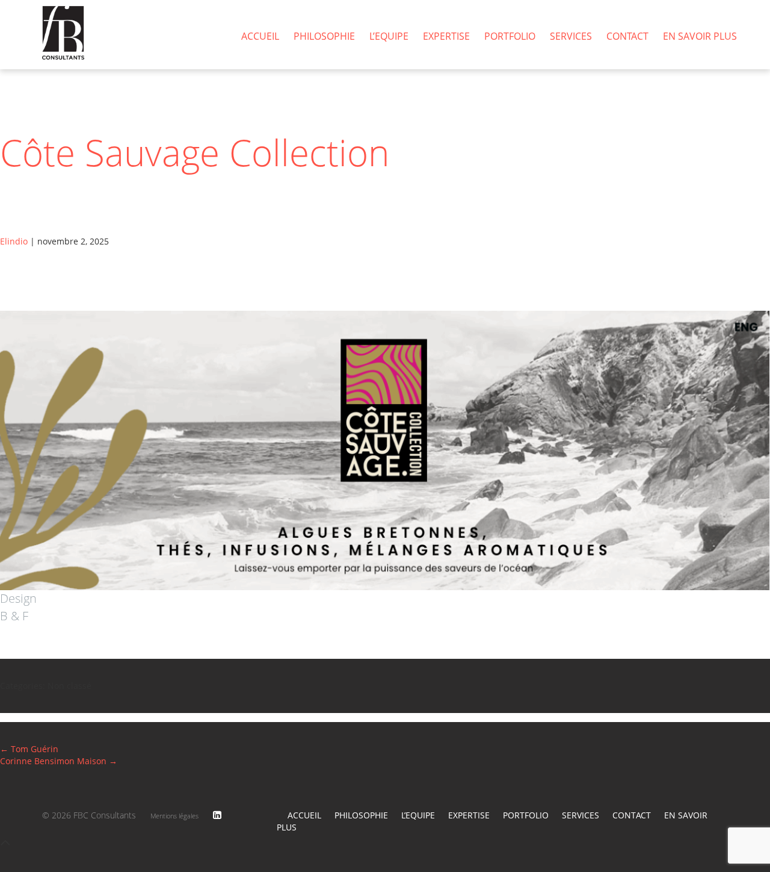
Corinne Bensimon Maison (58, 761)
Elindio (14, 241)
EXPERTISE (446, 36)
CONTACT (627, 36)
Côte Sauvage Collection (194, 152)
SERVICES (571, 36)
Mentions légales (174, 815)
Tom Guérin (29, 749)
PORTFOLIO (509, 36)
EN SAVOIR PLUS (700, 36)
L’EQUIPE (388, 36)
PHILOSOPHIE (324, 36)
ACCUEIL (260, 36)
